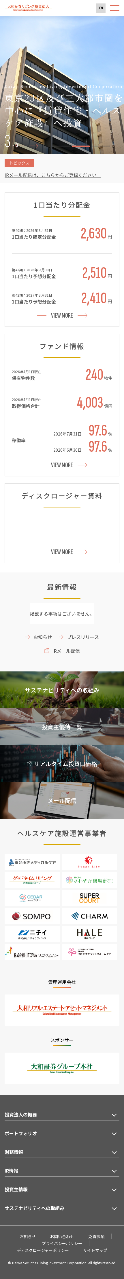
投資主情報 (16, 1189)
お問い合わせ (62, 1236)
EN (101, 7)
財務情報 (14, 1151)
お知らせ (42, 636)
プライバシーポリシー (62, 1243)
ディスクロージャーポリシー (43, 1250)
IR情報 (11, 1170)
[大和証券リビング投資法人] (28, 9)
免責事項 (96, 1236)
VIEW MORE (62, 315)
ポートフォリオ (21, 1133)
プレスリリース (83, 636)
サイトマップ (95, 1250)
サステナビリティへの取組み (34, 1207)
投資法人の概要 (21, 1114)
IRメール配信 (66, 650)
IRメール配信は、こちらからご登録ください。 (53, 174)
